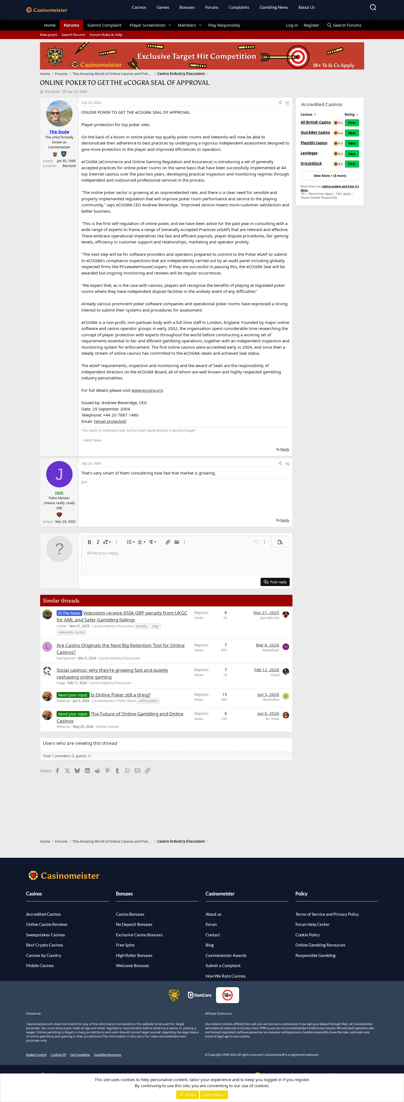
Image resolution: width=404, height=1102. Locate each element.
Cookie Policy (307, 934)
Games (163, 7)
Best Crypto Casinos (44, 944)
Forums (211, 7)
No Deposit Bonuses (134, 924)
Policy (301, 893)
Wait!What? (270, 650)
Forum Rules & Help (106, 34)
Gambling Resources (107, 1054)
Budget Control (36, 1054)
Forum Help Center (312, 924)
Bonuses (187, 7)
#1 (288, 102)
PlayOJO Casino (314, 142)
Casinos (139, 7)
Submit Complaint (104, 25)
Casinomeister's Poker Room (114, 700)
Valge (61, 683)
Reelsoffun (271, 699)
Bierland (69, 165)
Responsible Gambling (315, 955)
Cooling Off (58, 1054)
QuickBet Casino (315, 132)
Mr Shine (272, 719)
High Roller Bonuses (134, 955)
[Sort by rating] (357, 114)
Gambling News (274, 7)
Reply (284, 449)
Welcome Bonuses (132, 965)
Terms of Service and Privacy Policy (327, 914)
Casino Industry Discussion (112, 626)
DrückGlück (311, 163)
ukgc (155, 626)
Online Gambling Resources (320, 944)
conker (62, 626)
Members (187, 25)
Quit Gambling (80, 1054)
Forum (211, 924)
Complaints (239, 7)
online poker (148, 700)
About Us (306, 7)
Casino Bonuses (130, 914)
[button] (170, 25)
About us (214, 914)
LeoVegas (309, 153)
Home (50, 25)
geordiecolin (269, 617)
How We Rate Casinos (226, 975)
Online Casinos (107, 726)
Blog (210, 944)
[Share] (280, 102)
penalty (141, 626)
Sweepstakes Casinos (45, 934)
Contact (213, 934)
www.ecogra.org (147, 390)
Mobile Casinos (40, 965)
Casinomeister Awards (226, 955)
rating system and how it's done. (330, 188)
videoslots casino (72, 632)
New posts (48, 34)
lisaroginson (66, 658)
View (352, 123)
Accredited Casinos (43, 914)
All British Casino (316, 122)
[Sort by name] (315, 114)
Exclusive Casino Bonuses (139, 934)
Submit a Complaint (223, 965)
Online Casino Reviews (47, 924)
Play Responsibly (224, 25)
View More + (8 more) (330, 176)
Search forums (73, 34)
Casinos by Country (43, 955)
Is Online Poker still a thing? (121, 695)
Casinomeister (220, 893)
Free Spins (125, 944)
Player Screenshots (147, 25)
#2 (288, 463)
